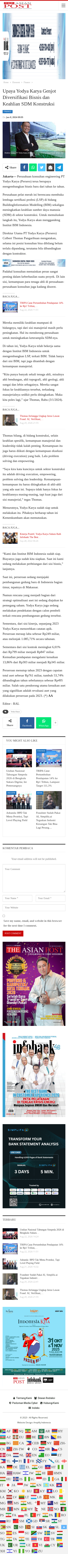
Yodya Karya (15, 712)
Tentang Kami (24, 1398)
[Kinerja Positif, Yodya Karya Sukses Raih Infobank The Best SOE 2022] (10, 538)
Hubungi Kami (51, 1403)
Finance (8, 112)
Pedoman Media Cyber (25, 1403)
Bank (9, 751)
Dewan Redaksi (46, 1398)
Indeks (36, 1408)
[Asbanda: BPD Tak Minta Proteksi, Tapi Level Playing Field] (19, 800)
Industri (11, 793)
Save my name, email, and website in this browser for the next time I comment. (32, 923)
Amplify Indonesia (42, 1422)
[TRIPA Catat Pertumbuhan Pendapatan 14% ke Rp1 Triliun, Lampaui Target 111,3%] (10, 307)
